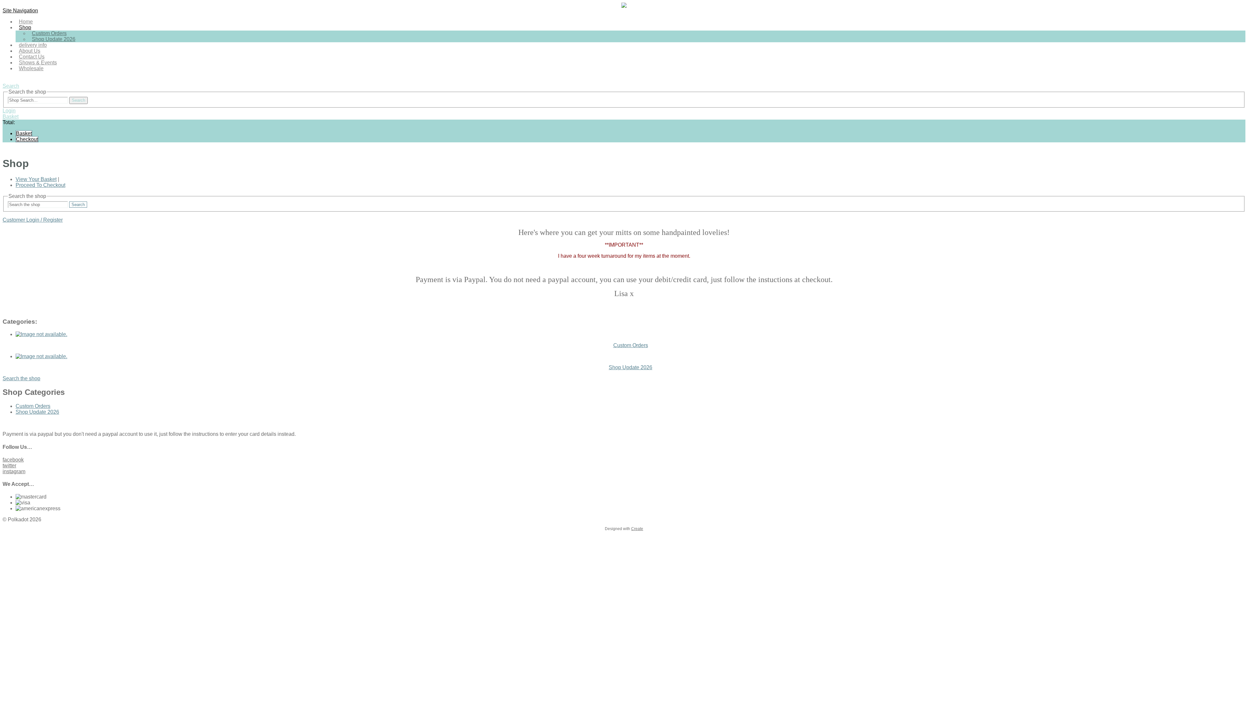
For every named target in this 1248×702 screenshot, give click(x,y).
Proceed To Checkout (40, 185)
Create (637, 528)
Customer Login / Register (33, 220)
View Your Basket (36, 179)
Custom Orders (33, 406)
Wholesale (31, 68)
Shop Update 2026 (53, 39)
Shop (25, 27)
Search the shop (21, 378)
